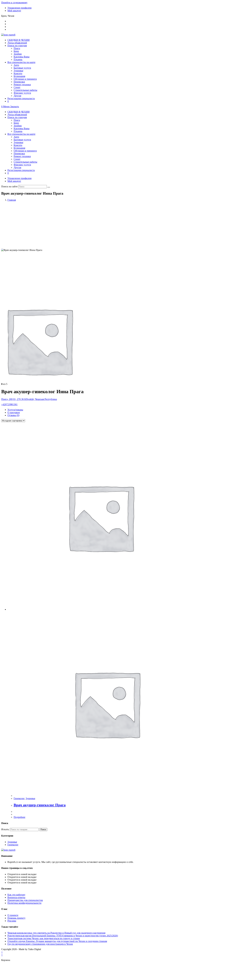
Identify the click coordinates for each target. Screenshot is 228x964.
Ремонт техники (22, 156)
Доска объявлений (17, 114)
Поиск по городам (17, 117)
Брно (16, 123)
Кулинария (19, 148)
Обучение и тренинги (25, 150)
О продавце (13, 412)
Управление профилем (19, 7)
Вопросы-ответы (16, 897)
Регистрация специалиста (21, 170)
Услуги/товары (15, 409)
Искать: (5, 829)
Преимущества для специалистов (25, 900)
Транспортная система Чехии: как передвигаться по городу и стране (43, 938)
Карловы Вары (21, 128)
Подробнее (19, 817)
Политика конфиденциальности (24, 903)
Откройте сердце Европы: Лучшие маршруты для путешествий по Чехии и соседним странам (57, 941)
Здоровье (18, 142)
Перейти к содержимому (14, 2)
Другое (17, 167)
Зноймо (18, 125)
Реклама (11, 920)
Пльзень (18, 131)
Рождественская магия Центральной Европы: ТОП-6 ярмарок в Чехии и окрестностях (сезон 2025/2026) (62, 935)
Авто (16, 137)
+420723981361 (9, 404)
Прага (17, 120)
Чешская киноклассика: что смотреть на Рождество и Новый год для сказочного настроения (56, 933)
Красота (18, 145)
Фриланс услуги (22, 164)
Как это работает (16, 894)
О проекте (12, 915)
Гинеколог (19, 798)
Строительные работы (25, 162)
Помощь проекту (16, 918)
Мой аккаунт (14, 10)
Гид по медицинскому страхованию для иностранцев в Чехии (40, 944)
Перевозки (19, 153)
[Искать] (48, 187)
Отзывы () (13, 415)
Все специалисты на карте (21, 134)
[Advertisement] (114, 225)
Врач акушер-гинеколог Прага (40, 805)
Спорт (17, 159)
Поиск (43, 829)
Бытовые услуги (22, 139)
